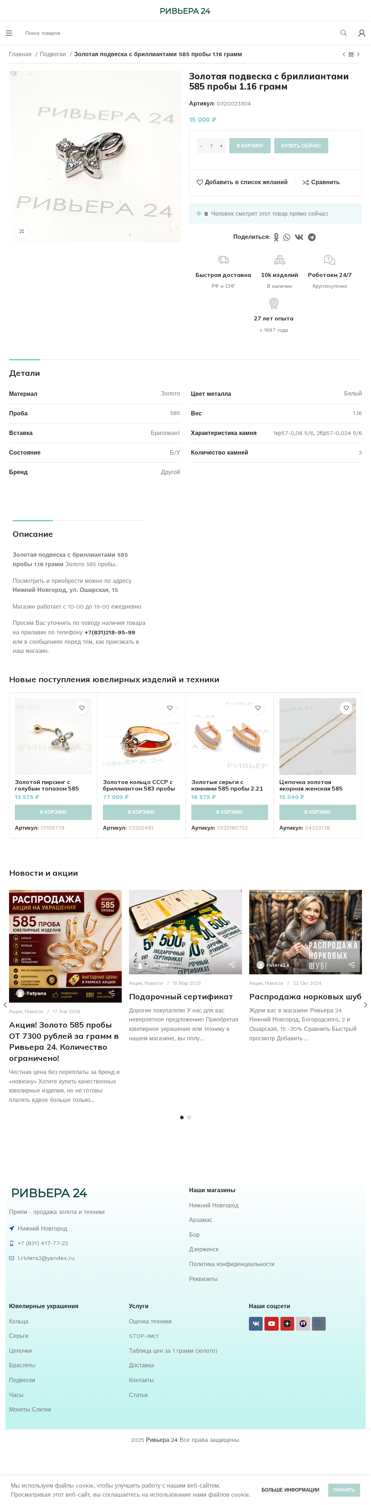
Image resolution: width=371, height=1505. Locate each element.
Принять (344, 1490)
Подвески (54, 54)
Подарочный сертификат (181, 996)
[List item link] (275, 1205)
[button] (53, 812)
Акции (135, 983)
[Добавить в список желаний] (81, 708)
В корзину (250, 146)
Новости (34, 1011)
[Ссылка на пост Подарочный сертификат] (185, 932)
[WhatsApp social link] (286, 237)
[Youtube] (271, 1324)
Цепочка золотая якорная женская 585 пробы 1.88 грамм (311, 788)
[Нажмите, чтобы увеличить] (21, 231)
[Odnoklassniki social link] (276, 237)
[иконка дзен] (287, 1324)
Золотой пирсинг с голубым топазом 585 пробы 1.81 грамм (47, 788)
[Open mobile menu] (9, 33)
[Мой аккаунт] (362, 33)
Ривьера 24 (162, 1439)
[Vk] (256, 1324)
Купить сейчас (301, 146)
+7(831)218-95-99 (109, 632)
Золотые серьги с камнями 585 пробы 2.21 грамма (227, 788)
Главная (21, 54)
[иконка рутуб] (303, 1324)
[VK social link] (299, 237)
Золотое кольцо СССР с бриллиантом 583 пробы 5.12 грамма (139, 788)
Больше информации (290, 1490)
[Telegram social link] (312, 237)
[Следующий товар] (358, 54)
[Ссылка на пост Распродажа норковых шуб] (305, 932)
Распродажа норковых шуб (305, 996)
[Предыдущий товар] (343, 54)
